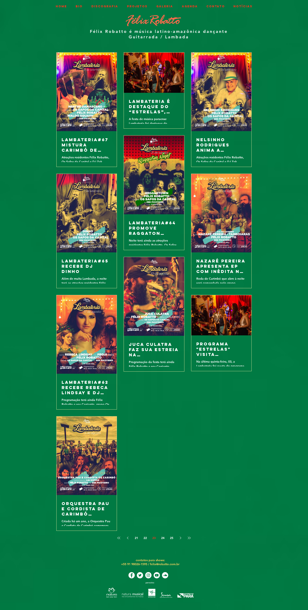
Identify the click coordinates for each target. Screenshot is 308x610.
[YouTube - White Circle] (157, 575)
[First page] (119, 538)
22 (145, 538)
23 (154, 538)
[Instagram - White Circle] (148, 575)
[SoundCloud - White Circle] (165, 575)
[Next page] (180, 538)
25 (171, 538)
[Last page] (189, 538)
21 (136, 538)
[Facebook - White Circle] (131, 575)
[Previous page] (127, 538)
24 (162, 538)
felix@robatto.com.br (164, 564)
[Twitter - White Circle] (140, 575)
